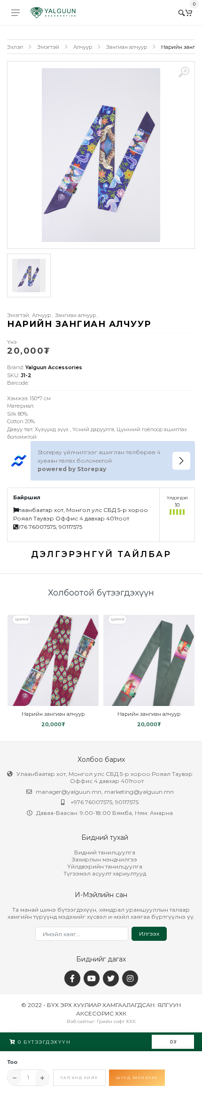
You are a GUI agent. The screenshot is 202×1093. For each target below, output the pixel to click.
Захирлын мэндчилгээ (104, 859)
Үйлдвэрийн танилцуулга (104, 866)
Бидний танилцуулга (104, 852)
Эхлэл (15, 47)
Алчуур (82, 47)
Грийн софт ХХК (116, 1021)
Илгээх (149, 933)
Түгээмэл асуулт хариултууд (104, 873)
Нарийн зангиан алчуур (53, 714)
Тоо (12, 1062)
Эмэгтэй (48, 47)
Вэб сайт (77, 1021)
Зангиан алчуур (126, 47)
